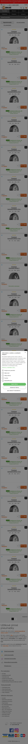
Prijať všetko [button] (14, 384)
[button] (14, 367)
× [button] (25, 352)
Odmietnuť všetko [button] (14, 387)
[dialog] (14, 372)
